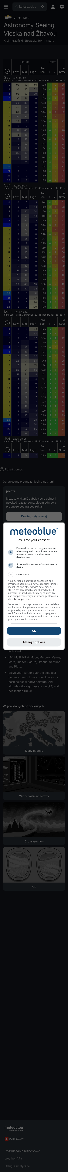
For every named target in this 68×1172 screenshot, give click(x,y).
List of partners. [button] (22, 599)
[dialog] (34, 586)
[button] (34, 574)
